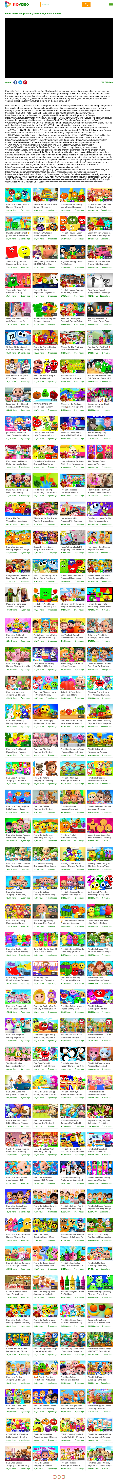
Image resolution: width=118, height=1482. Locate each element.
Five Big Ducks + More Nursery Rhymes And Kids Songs (72, 866)
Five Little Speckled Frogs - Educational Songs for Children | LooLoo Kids (72, 1351)
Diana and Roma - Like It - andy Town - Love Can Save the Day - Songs (17, 321)
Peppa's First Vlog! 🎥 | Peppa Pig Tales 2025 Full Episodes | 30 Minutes (72, 549)
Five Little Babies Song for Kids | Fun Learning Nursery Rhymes (45, 1208)
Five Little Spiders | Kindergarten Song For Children (16, 637)
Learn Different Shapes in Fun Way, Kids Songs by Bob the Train (99, 235)
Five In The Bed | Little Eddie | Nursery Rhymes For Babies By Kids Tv (17, 1123)
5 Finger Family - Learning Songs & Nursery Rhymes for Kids (72, 606)
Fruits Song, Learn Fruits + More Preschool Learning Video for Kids (72, 666)
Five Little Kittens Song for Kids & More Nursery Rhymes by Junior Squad (72, 1322)
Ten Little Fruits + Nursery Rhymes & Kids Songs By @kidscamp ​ (99, 723)
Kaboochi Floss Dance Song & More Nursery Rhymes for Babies (44, 549)
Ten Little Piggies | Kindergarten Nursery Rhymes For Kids (15, 1066)
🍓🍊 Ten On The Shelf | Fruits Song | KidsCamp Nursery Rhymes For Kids (45, 1380)
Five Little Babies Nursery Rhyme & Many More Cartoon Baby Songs (72, 1008)
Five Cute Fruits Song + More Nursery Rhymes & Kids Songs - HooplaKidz (99, 695)
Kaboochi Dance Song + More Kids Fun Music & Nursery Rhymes (71, 435)
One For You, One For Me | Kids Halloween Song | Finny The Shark (99, 521)
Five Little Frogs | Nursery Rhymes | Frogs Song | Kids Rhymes (99, 1294)
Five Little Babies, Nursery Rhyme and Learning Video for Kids (18, 837)
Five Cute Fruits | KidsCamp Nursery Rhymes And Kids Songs (72, 837)
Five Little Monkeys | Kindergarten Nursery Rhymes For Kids (70, 780)
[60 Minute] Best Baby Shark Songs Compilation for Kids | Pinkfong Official (18, 435)
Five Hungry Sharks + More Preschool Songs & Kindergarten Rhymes (17, 980)
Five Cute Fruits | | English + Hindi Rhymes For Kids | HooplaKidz (44, 1066)
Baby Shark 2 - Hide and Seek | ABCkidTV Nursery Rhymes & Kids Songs (17, 407)
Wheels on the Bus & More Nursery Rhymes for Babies (45, 207)
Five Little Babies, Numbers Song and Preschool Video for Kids (72, 809)
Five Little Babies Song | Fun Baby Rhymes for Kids (17, 1208)
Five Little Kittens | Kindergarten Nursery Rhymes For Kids (70, 1465)
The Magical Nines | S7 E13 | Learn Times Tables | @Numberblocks (100, 321)
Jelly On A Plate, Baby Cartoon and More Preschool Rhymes (71, 695)
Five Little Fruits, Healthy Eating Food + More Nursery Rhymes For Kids (45, 349)
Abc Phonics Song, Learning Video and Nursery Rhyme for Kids (98, 464)
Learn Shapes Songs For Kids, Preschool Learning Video (99, 837)
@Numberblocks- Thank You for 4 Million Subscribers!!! (98, 407)
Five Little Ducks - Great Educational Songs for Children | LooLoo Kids (71, 1037)
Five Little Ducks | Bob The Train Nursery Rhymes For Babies (72, 1151)
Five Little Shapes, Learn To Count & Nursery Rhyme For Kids (45, 695)
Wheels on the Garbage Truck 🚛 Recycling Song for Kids (72, 407)
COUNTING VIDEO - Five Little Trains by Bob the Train (17, 1437)
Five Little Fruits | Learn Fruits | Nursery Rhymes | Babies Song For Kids (72, 235)
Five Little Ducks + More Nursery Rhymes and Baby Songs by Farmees (18, 1322)
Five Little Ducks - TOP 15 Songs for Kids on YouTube (99, 1037)
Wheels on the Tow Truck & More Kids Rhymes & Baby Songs (99, 264)
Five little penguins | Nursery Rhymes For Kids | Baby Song (72, 1066)
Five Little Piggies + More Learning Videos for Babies (99, 1408)
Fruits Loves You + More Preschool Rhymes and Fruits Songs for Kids (72, 578)
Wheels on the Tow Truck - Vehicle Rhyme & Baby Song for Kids (45, 521)
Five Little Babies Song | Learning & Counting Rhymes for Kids (99, 1180)
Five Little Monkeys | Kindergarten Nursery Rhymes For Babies (15, 923)
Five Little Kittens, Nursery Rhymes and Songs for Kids (72, 894)
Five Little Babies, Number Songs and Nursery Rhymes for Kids (100, 809)
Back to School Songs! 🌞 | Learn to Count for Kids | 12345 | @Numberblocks (18, 235)
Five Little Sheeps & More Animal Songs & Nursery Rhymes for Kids (99, 1437)
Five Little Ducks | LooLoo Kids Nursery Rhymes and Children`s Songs (18, 866)
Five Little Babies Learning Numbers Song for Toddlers (44, 894)
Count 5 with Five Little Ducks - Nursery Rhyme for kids (16, 1351)
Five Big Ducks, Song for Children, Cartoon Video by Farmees (99, 866)
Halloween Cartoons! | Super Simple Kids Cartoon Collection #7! (43, 235)
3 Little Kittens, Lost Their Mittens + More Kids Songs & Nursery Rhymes (99, 207)
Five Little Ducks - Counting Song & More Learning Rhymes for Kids (72, 378)
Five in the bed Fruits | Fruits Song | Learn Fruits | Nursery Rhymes (99, 606)
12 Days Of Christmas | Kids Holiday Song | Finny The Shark (18, 349)
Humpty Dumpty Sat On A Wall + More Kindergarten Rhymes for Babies (72, 464)
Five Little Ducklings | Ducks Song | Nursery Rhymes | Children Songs (17, 752)
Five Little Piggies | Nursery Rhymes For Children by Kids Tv (97, 1094)
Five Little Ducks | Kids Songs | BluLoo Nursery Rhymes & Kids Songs (17, 951)
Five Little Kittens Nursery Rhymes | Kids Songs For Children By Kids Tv (72, 1237)
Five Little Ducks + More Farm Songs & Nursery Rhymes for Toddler (99, 578)
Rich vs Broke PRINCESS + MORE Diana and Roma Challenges (99, 492)
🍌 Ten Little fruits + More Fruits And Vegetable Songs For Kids (72, 923)
